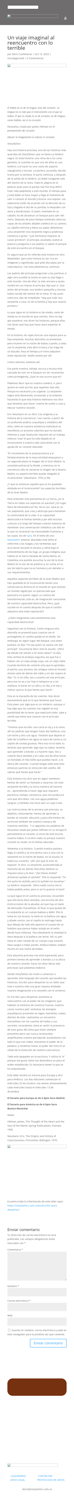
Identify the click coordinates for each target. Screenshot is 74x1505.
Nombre (13, 1286)
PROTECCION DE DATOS (51, 1480)
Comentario (15, 1249)
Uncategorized (15, 58)
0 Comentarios (35, 58)
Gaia (29, 535)
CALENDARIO (24, 1476)
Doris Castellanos (22, 54)
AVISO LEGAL (17, 1480)
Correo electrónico (19, 1300)
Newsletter (13, 539)
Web (10, 1315)
